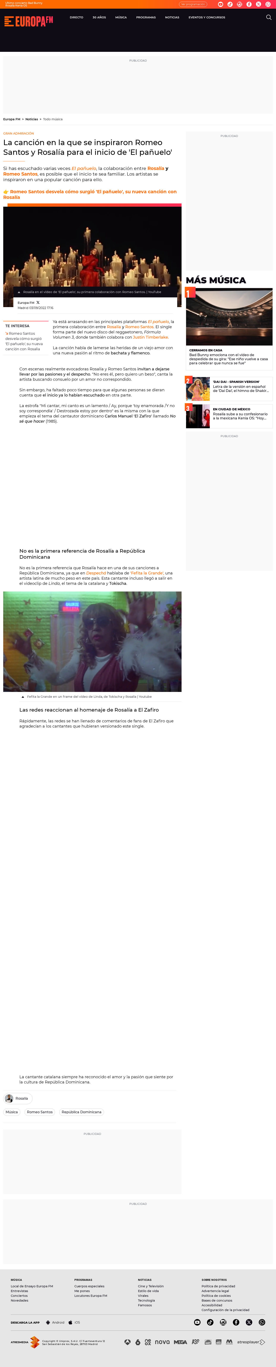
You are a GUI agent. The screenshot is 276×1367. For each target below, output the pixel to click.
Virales (143, 1296)
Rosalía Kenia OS (16, 5)
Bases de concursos (217, 1300)
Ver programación (193, 4)
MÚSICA (121, 17)
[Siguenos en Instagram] (239, 4)
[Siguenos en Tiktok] (230, 4)
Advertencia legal (215, 1291)
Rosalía (156, 168)
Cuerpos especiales (89, 1286)
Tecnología (146, 1300)
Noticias (32, 119)
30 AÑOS (99, 17)
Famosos (145, 1305)
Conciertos (19, 1296)
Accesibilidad (212, 1305)
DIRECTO (76, 17)
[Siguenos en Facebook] (249, 4)
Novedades (19, 1300)
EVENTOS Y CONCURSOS (207, 17)
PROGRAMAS (146, 17)
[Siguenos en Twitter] (258, 4)
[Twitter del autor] (38, 303)
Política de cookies (216, 1296)
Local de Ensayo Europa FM (32, 1286)
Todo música (53, 119)
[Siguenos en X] (249, 1324)
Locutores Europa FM (90, 1296)
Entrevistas (19, 1291)
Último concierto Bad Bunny (23, 3)
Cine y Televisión (151, 1286)
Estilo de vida (148, 1291)
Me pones (82, 1291)
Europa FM (12, 119)
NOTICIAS (172, 17)
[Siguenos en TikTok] (210, 1324)
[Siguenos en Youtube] (220, 4)
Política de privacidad (218, 1286)
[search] (268, 17)
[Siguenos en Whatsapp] (268, 4)
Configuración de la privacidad (225, 1310)
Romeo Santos (20, 174)
